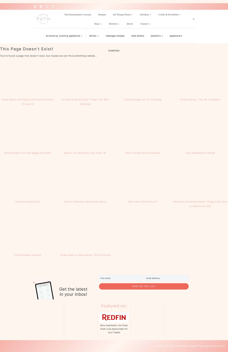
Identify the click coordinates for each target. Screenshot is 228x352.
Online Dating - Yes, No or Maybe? (200, 99)
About (130, 23)
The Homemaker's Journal (77, 14)
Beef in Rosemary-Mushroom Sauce (85, 201)
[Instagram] (52, 6)
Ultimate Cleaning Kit (27, 201)
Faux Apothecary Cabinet (200, 152)
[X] (46, 6)
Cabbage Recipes (115, 35)
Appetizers (176, 35)
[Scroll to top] (219, 339)
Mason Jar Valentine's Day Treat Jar (85, 152)
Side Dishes (137, 35)
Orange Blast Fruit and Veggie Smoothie (27, 152)
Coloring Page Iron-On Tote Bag (143, 99)
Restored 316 (217, 346)
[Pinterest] (35, 6)
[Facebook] (41, 6)
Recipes (102, 14)
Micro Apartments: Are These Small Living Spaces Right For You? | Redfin (114, 329)
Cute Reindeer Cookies (27, 255)
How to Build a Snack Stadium (142, 152)
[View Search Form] (193, 19)
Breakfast (114, 50)
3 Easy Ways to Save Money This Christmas (85, 255)
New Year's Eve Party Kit (142, 201)
